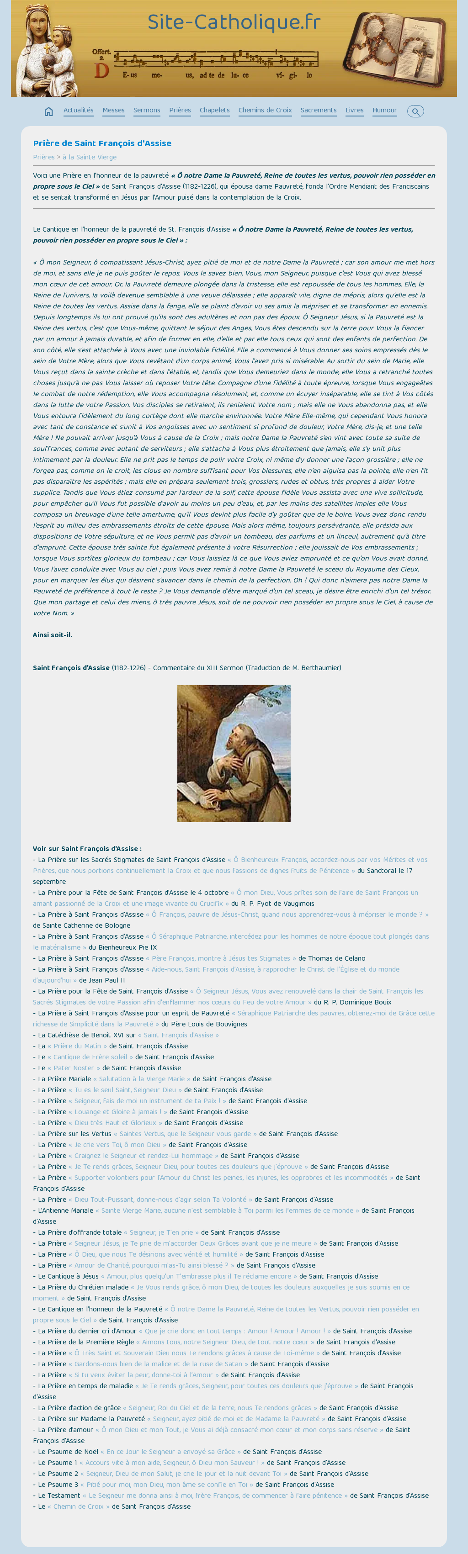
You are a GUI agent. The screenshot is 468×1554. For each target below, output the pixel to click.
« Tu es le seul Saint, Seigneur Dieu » (125, 1090)
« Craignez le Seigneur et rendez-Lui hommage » (143, 1156)
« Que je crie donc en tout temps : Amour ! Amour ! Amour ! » (235, 1332)
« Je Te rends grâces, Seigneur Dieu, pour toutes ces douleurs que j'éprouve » (188, 1167)
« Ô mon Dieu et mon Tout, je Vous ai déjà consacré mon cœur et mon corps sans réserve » (239, 1430)
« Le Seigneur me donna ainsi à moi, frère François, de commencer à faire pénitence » (215, 1496)
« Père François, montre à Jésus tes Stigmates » (221, 959)
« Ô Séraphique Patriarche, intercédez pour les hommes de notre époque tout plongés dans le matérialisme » (231, 943)
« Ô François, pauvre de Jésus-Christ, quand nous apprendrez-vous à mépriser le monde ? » (287, 915)
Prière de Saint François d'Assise (102, 144)
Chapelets (215, 111)
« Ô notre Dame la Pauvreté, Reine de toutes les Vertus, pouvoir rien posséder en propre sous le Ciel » (226, 1315)
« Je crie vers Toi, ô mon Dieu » (117, 1145)
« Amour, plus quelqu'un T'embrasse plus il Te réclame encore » (199, 1277)
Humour (384, 111)
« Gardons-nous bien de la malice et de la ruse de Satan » (158, 1364)
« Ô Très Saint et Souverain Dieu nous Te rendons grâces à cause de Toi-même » (194, 1354)
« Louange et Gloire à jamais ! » (118, 1112)
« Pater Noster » (74, 1068)
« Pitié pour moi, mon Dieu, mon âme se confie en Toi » (166, 1485)
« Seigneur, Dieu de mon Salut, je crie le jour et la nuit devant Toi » (183, 1474)
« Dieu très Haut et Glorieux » (115, 1123)
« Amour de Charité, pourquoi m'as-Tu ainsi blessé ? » (151, 1266)
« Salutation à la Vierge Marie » (142, 1079)
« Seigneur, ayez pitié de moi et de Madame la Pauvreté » (236, 1419)
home (49, 112)
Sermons (146, 111)
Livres (355, 111)
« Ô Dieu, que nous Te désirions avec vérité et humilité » (156, 1255)
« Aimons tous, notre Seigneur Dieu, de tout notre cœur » (225, 1343)
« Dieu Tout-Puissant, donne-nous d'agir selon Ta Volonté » (160, 1200)
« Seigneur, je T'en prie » (161, 1233)
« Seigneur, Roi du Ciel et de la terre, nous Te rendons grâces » (220, 1408)
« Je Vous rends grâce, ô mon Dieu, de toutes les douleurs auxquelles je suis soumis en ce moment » (221, 1294)
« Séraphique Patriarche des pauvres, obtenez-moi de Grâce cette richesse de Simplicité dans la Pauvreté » (234, 1019)
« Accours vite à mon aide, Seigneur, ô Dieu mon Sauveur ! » (172, 1463)
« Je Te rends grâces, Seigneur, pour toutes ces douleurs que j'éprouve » (246, 1386)
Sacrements (319, 111)
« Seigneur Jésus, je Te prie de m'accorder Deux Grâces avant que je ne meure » (193, 1244)
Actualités (79, 111)
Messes (113, 111)
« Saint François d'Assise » (178, 1036)
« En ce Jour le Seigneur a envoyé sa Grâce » (171, 1452)
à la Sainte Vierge (90, 158)
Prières (180, 111)
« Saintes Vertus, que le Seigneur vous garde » (185, 1134)
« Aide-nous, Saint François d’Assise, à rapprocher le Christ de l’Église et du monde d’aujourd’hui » (216, 976)
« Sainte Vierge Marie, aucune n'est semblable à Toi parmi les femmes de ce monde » (227, 1211)
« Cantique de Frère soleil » (90, 1058)
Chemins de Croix (265, 111)
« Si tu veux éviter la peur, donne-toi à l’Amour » (144, 1375)
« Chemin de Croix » (79, 1507)
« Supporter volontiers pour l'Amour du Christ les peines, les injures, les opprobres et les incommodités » (231, 1178)
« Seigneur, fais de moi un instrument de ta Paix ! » (147, 1101)
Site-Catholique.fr (234, 24)
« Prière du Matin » (78, 1047)
